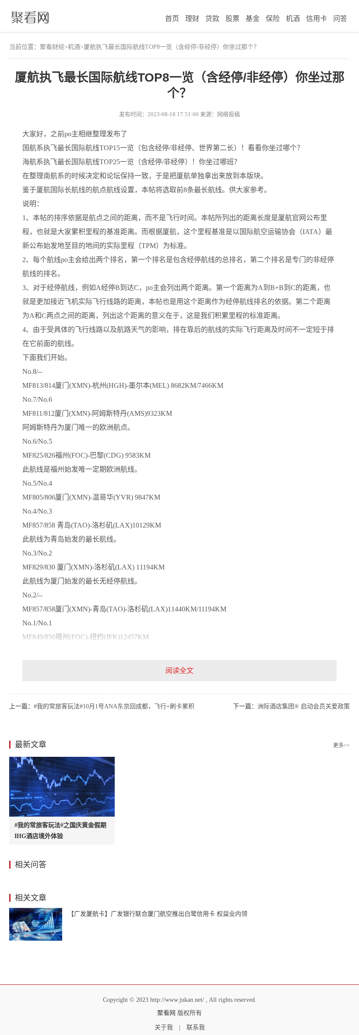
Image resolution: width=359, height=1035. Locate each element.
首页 (172, 18)
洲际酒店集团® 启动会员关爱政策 (303, 706)
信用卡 (316, 18)
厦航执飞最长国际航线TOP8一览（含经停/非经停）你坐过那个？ (172, 47)
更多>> (341, 745)
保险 (273, 18)
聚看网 (166, 1013)
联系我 (196, 1027)
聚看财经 (52, 47)
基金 (253, 18)
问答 (340, 18)
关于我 (164, 1027)
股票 (232, 18)
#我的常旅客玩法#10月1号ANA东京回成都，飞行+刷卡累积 (114, 706)
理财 (192, 18)
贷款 (212, 18)
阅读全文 (179, 670)
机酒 (293, 18)
